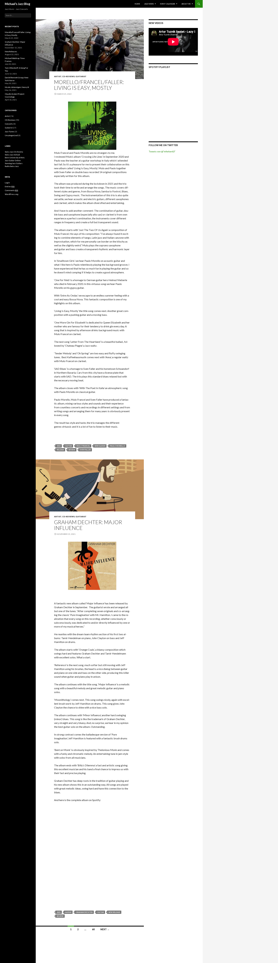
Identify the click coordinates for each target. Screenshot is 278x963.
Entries (9, 186)
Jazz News (149, 4)
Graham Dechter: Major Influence (88, 525)
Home (137, 4)
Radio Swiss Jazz (12, 166)
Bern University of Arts (15, 157)
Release (60, 450)
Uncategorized (11, 135)
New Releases (11, 51)
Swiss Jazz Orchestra (14, 152)
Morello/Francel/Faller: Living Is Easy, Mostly (89, 85)
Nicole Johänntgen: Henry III (17, 87)
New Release (114, 912)
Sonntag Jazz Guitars (14, 163)
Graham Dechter (84, 912)
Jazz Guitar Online (13, 160)
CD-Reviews (68, 76)
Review (72, 450)
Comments (11, 190)
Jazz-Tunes (9, 131)
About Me (186, 4)
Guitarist (80, 76)
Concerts (9, 124)
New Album (100, 446)
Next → (104, 929)
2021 (59, 912)
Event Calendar (167, 4)
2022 (59, 446)
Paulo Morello (117, 446)
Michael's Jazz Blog (17, 4)
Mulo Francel (83, 446)
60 (93, 929)
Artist (57, 76)
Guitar (68, 446)
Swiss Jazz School (12, 154)
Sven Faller (85, 450)
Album (68, 912)
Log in (7, 182)
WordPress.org (11, 194)
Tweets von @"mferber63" (162, 151)
